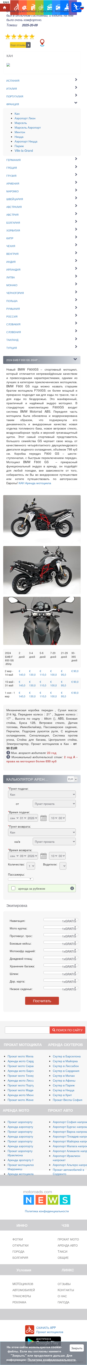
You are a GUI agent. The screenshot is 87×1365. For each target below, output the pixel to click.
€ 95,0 (63, 672)
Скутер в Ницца (63, 1090)
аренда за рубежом (31, 888)
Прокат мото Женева (22, 1100)
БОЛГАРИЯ (20, 1257)
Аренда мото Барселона (25, 1071)
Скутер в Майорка (65, 1061)
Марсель (21, 123)
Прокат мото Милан (21, 1056)
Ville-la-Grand (24, 150)
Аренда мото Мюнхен (23, 1095)
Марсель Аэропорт (28, 127)
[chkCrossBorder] (72, 888)
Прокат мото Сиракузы (23, 1066)
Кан (17, 113)
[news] (46, 1196)
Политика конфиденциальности (47, 1211)
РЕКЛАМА (19, 1302)
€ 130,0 (32, 672)
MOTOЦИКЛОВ (22, 1284)
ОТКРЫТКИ (20, 1245)
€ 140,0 (22, 672)
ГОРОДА (18, 1251)
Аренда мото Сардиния (24, 1061)
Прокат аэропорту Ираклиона (20, 1153)
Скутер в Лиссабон (66, 1066)
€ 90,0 (75, 671)
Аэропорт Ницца (26, 141)
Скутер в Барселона (67, 1056)
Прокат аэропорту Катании (26, 1141)
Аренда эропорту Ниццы (25, 1160)
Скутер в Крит (62, 1095)
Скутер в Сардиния (66, 1071)
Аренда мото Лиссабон (24, 1080)
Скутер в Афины (64, 1080)
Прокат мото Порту (21, 1085)
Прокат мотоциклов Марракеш (21, 1167)
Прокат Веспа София (67, 1100)
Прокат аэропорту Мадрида (27, 1131)
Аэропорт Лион (25, 118)
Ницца (19, 136)
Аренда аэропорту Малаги (26, 1126)
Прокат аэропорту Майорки (27, 1122)
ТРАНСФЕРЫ (21, 1296)
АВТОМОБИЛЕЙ (23, 1290)
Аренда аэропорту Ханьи (25, 1146)
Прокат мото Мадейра (23, 1090)
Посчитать (42, 1000)
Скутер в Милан (64, 1075)
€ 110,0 (43, 672)
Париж (19, 146)
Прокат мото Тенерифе (24, 1075)
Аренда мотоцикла (35, 483)
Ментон (20, 132)
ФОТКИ (17, 1239)
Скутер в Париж (64, 1085)
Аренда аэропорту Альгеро (26, 1136)
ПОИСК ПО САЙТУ (69, 1030)
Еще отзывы (18, 45)
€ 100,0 (53, 672)
